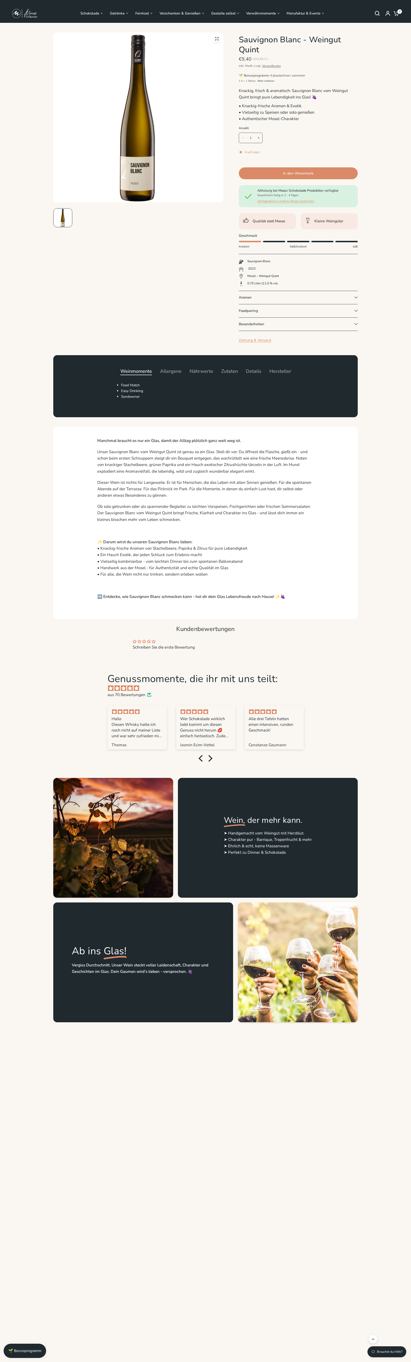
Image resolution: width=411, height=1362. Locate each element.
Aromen (245, 297)
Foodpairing (248, 310)
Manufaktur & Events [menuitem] (303, 13)
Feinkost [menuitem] (142, 13)
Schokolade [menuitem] (89, 13)
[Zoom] (216, 38)
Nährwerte (201, 371)
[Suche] (377, 13)
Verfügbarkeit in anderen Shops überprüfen (285, 201)
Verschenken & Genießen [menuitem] (180, 13)
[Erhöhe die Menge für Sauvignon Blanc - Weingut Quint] (258, 138)
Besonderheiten (251, 324)
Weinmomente (136, 371)
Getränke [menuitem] (117, 13)
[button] (202, 758)
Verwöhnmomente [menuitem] (261, 13)
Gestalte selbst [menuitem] (223, 13)
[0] (395, 13)
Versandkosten (271, 66)
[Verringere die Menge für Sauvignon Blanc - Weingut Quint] (243, 138)
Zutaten (229, 371)
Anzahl (244, 128)
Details (253, 371)
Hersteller (280, 371)
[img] (208, 688)
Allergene (170, 371)
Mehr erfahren (266, 81)
